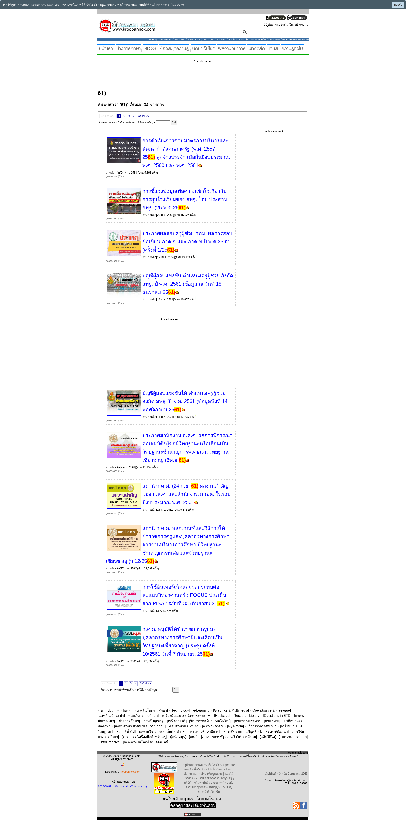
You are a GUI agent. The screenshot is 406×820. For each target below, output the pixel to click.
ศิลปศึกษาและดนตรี (184, 726)
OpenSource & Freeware (271, 710)
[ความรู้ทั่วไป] (292, 50)
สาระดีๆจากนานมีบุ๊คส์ (239, 731)
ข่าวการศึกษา (128, 721)
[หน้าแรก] (106, 50)
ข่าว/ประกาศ (109, 710)
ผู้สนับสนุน (177, 737)
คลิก (117, 172)
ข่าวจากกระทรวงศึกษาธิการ (198, 731)
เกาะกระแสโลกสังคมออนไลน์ (146, 742)
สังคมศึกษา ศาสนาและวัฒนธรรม (140, 726)
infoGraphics (109, 742)
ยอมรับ (398, 4)
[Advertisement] (175, 75)
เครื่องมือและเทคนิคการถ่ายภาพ (186, 715)
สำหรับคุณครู (153, 721)
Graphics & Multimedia (231, 710)
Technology (180, 710)
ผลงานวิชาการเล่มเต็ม (155, 731)
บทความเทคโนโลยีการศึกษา (145, 710)
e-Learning (201, 710)
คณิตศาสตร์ (177, 721)
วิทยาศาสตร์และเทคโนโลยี (210, 721)
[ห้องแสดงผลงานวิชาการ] (231, 50)
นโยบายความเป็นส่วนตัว (168, 5)
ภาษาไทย (272, 721)
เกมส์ (194, 737)
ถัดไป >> (143, 116)
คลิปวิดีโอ (268, 737)
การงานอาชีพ (213, 726)
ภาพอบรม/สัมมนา (274, 731)
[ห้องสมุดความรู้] (174, 50)
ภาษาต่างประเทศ (247, 721)
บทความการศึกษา (293, 737)
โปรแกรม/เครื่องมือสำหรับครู (144, 737)
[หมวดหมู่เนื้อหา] (203, 50)
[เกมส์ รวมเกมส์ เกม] (273, 50)
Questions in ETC (277, 715)
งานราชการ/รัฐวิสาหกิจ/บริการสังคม (229, 737)
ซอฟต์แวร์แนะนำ (111, 715)
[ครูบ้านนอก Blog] (150, 50)
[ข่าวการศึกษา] (129, 50)
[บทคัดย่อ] (256, 50)
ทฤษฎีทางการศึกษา (143, 715)
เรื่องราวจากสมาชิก (262, 726)
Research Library (246, 715)
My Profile (235, 726)
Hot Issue (222, 715)
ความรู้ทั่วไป (125, 731)
